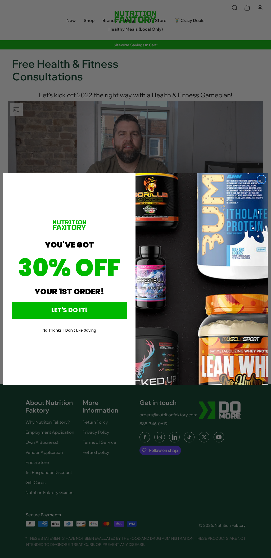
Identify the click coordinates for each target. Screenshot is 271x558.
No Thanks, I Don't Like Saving (69, 330)
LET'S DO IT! (69, 310)
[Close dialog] (261, 179)
